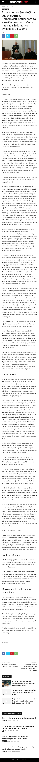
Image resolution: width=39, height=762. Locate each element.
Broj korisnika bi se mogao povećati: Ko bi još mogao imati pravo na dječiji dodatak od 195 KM (24, 701)
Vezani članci (6, 676)
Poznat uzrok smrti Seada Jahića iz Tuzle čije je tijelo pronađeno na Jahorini (24, 692)
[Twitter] (8, 36)
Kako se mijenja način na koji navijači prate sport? (19, 718)
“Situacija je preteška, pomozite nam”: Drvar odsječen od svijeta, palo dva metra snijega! (28, 667)
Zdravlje (4, 741)
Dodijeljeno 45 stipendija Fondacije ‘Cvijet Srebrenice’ (10, 665)
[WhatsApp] (16, 36)
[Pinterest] (12, 36)
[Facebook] (3, 36)
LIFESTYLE (4, 720)
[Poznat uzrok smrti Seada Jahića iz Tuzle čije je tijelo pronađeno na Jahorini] (6, 692)
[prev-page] (3, 708)
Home (3, 6)
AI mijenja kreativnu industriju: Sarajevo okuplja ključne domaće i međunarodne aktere (23, 684)
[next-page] (6, 708)
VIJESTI (8, 6)
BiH (12, 6)
